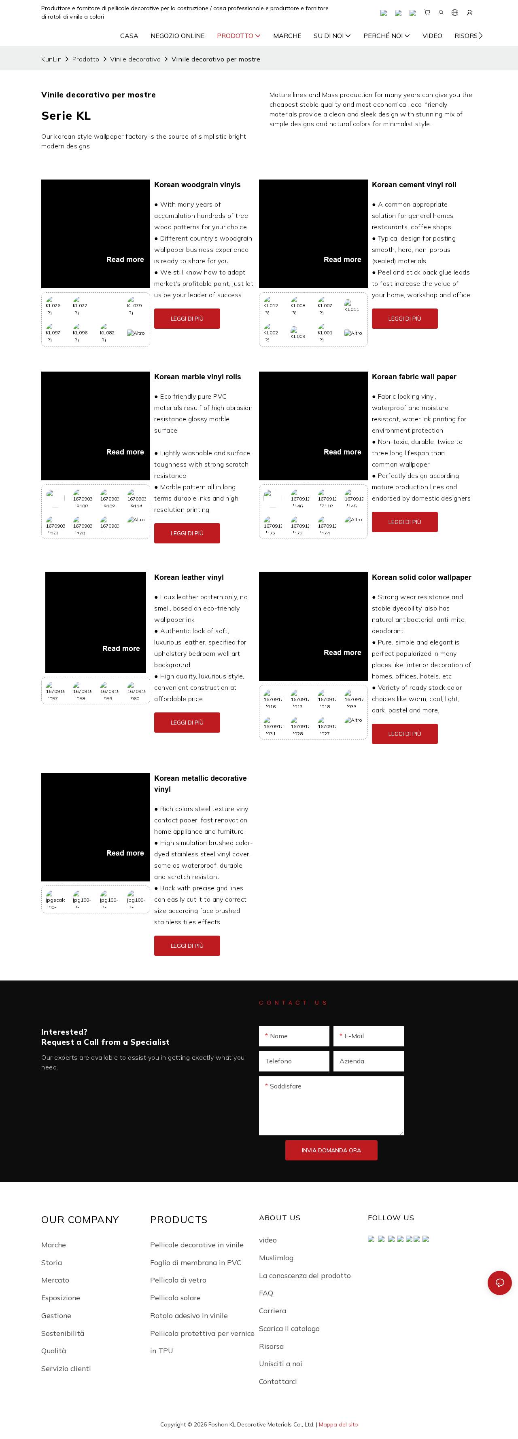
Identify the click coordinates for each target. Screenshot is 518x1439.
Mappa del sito (338, 1424)
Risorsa (271, 1346)
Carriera (272, 1310)
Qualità (53, 1350)
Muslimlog (276, 1257)
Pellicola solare (175, 1297)
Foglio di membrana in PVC (195, 1262)
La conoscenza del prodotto (305, 1275)
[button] (480, 35)
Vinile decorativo (135, 59)
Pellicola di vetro (178, 1279)
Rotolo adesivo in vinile (189, 1315)
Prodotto (86, 59)
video (268, 1239)
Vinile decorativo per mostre (216, 59)
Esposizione (60, 1297)
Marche (53, 1244)
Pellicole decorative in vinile (197, 1244)
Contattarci (278, 1381)
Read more (125, 260)
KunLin (51, 59)
